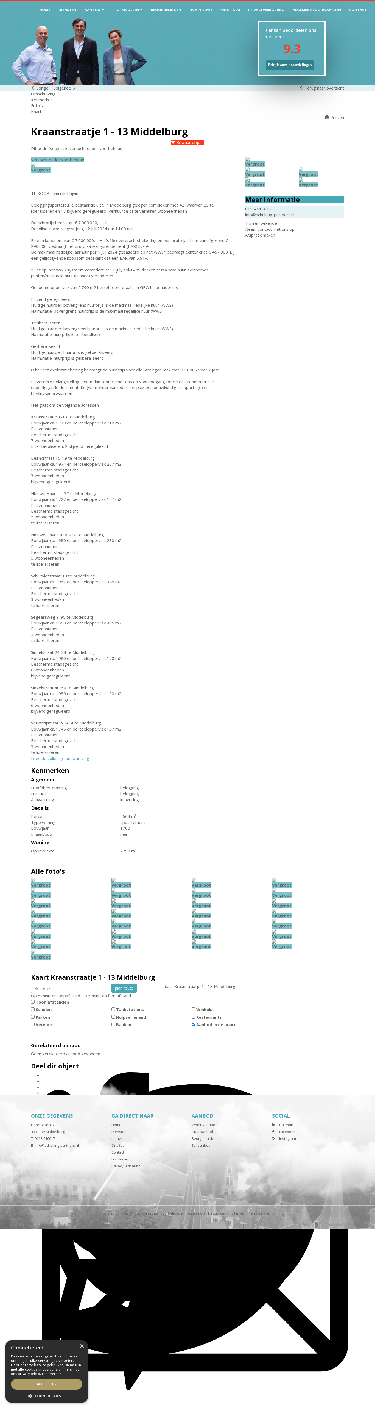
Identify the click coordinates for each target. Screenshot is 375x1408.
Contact (358, 9)
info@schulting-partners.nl (269, 214)
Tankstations (130, 1009)
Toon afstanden (52, 1002)
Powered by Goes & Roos (121, 1213)
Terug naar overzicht (323, 88)
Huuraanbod (202, 1131)
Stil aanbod (201, 1145)
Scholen (44, 1009)
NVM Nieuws (201, 9)
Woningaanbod (204, 1124)
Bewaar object (189, 142)
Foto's (37, 105)
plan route (124, 988)
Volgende (62, 88)
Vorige (42, 88)
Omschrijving (43, 93)
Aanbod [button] (93, 9)
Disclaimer (120, 1159)
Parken (43, 1017)
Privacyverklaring (266, 9)
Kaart (36, 111)
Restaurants (209, 1017)
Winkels (204, 1009)
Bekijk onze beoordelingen (290, 65)
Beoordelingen (166, 9)
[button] (46, 1395)
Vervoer (44, 1024)
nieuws (117, 1138)
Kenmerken (42, 99)
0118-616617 (258, 209)
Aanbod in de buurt (216, 1024)
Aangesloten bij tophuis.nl (208, 1213)
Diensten (67, 9)
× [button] (82, 1346)
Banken (123, 1024)
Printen (336, 117)
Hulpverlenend (131, 1017)
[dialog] (46, 1371)
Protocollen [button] (126, 9)
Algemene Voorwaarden (317, 9)
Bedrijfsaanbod (205, 1138)
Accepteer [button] (47, 1384)
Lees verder (51, 1373)
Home (44, 9)
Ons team (230, 9)
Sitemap (238, 1213)
